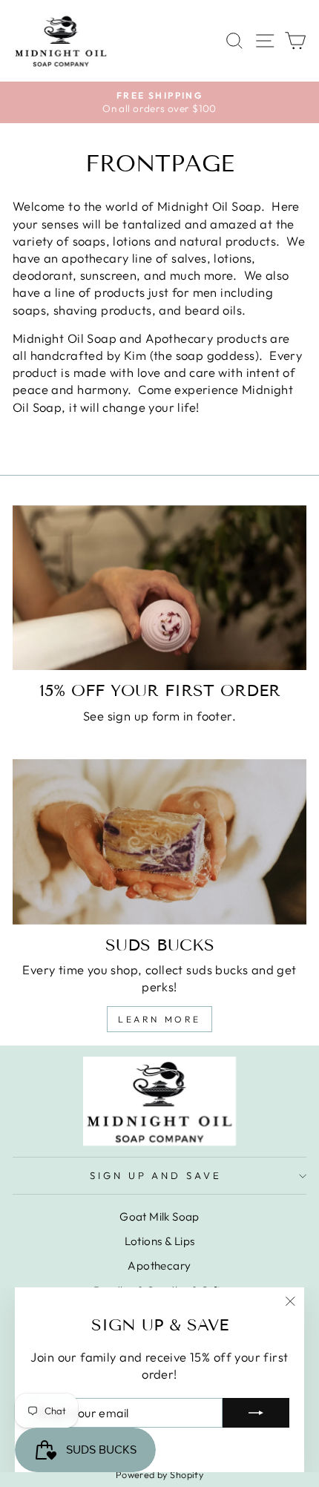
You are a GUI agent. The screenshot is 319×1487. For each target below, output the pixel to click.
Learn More (159, 1019)
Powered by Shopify (159, 1474)
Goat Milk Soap (159, 1216)
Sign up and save (156, 1175)
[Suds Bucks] (159, 842)
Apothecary (159, 1265)
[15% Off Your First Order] (159, 588)
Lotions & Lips (160, 1241)
